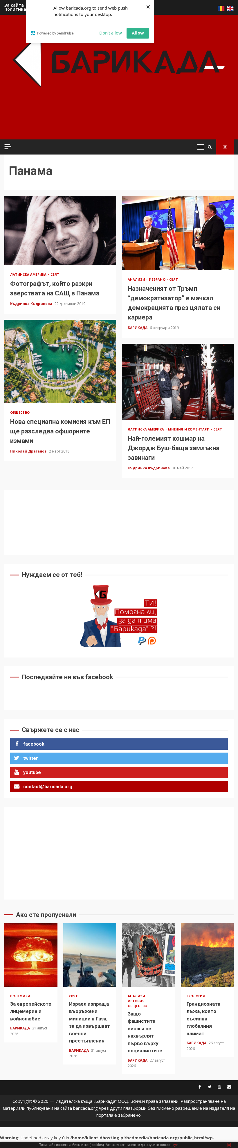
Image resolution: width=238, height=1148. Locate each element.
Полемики (20, 996)
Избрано (157, 279)
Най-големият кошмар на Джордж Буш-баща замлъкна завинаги (178, 382)
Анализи (137, 279)
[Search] (210, 146)
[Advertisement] (113, 122)
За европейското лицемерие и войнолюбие (30, 955)
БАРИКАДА (138, 327)
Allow (138, 33)
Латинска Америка (29, 274)
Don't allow (110, 33)
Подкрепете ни (225, 147)
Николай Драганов (29, 451)
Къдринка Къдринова (31, 303)
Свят (55, 274)
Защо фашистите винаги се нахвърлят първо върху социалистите (148, 955)
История (136, 1000)
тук (174, 1145)
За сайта (14, 5)
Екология (196, 996)
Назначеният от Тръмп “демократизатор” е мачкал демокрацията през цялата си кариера (178, 233)
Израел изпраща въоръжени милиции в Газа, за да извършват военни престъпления (89, 955)
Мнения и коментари (189, 429)
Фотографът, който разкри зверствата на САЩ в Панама (60, 231)
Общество (20, 412)
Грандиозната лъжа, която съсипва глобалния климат (207, 955)
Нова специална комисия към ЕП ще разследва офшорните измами (60, 361)
